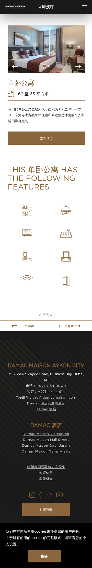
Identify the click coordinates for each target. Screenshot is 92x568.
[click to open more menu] (84, 7)
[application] (46, 545)
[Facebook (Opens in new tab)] (40, 495)
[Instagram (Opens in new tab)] (32, 495)
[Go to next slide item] (78, 67)
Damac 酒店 (46, 409)
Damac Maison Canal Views (46, 451)
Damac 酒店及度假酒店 (46, 403)
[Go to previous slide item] (15, 67)
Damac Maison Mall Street (46, 440)
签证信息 (46, 473)
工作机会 (46, 478)
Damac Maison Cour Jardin (46, 445)
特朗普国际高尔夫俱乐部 (46, 467)
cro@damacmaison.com (54, 397)
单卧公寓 (21, 82)
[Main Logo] (15, 7)
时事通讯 (46, 510)
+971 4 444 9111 (51, 392)
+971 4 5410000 (51, 386)
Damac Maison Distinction (46, 434)
